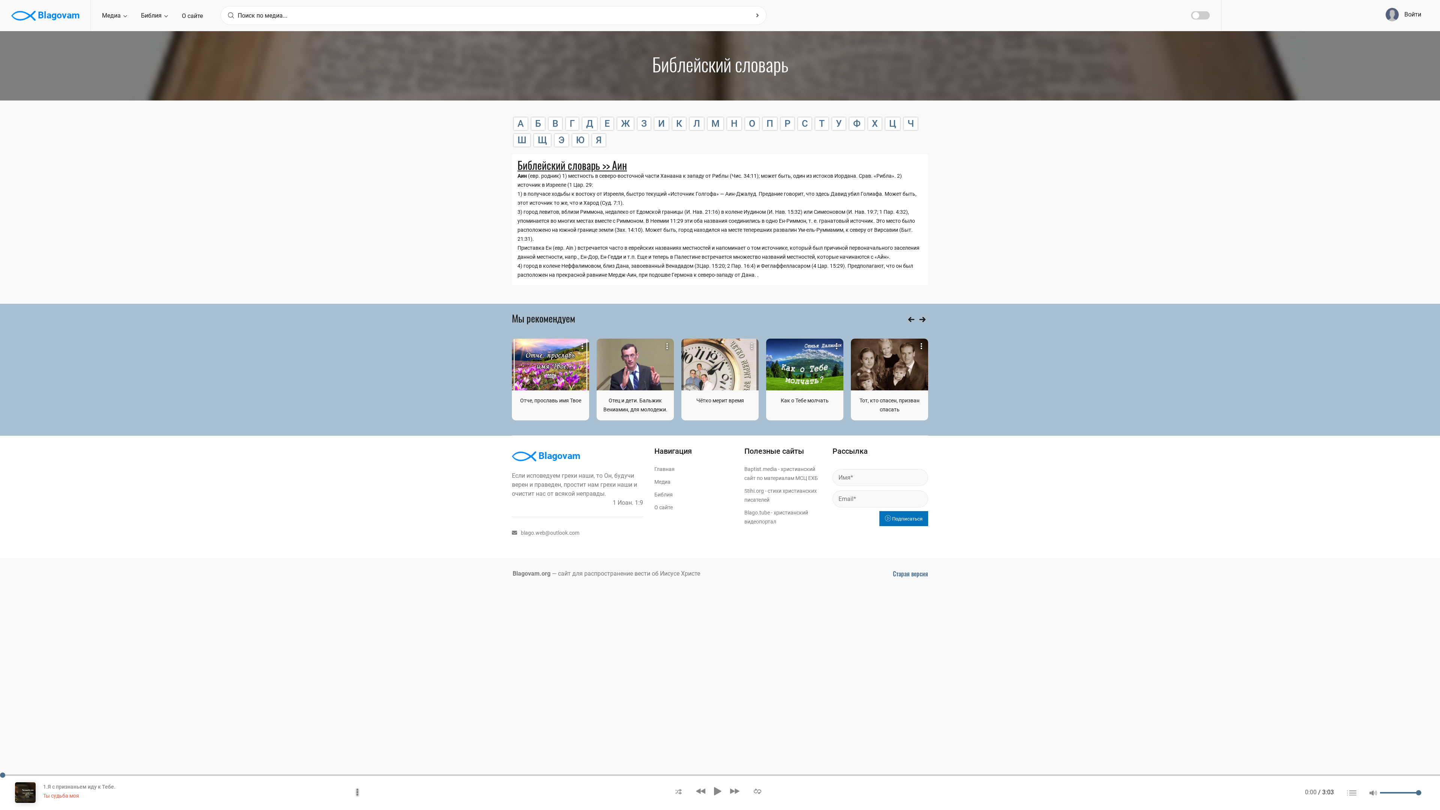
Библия (152, 15)
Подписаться (906, 519)
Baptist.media (760, 469)
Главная (664, 469)
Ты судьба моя (61, 796)
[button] (679, 791)
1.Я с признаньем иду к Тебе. (79, 787)
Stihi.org (754, 491)
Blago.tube (757, 513)
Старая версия (910, 573)
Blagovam (58, 15)
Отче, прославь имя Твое (550, 401)
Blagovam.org (531, 573)
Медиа (112, 15)
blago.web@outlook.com (550, 533)
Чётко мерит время (720, 401)
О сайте (192, 16)
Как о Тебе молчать (805, 401)
